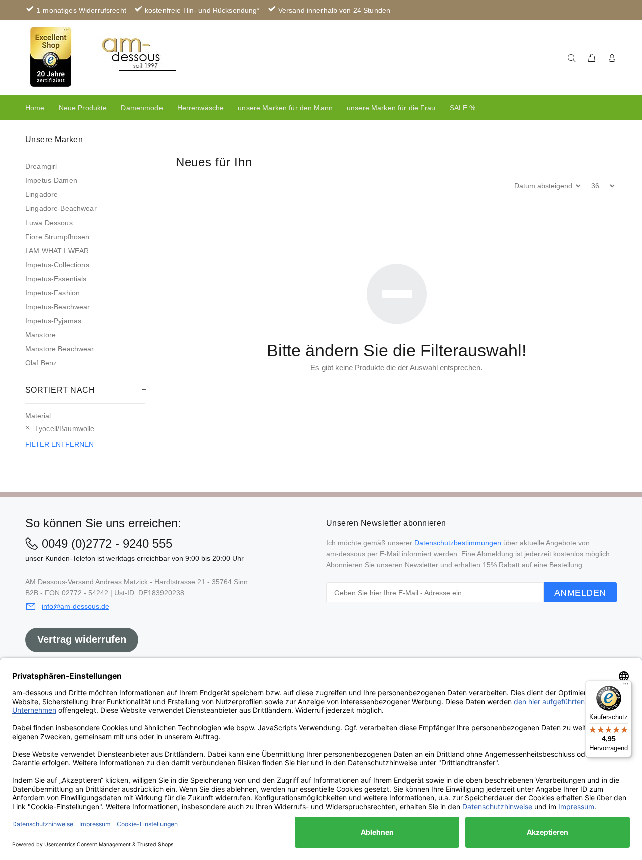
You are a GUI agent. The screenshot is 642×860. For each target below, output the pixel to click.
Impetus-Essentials (56, 279)
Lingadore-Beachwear (61, 208)
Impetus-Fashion (52, 293)
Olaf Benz (41, 363)
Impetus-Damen (51, 180)
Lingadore (41, 194)
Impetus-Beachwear (57, 307)
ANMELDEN (580, 593)
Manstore (40, 335)
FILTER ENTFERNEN (59, 444)
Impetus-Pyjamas (53, 321)
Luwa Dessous (49, 223)
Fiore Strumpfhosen (57, 237)
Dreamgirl (41, 166)
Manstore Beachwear (59, 349)
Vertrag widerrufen (81, 639)
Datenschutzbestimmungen (457, 543)
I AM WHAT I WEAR (57, 251)
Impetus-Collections (57, 265)
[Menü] (626, 686)
